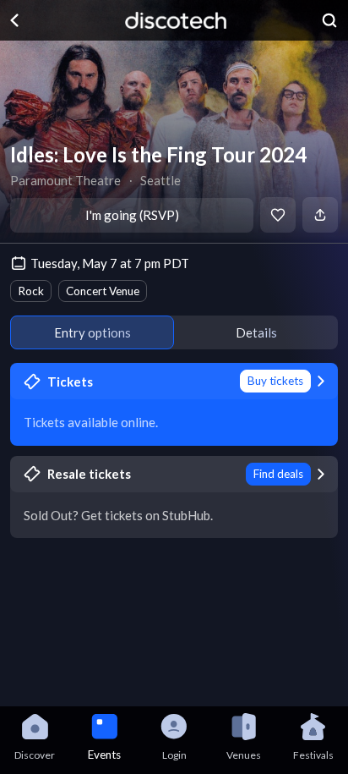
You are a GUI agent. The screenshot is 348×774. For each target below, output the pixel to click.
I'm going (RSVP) (132, 214)
